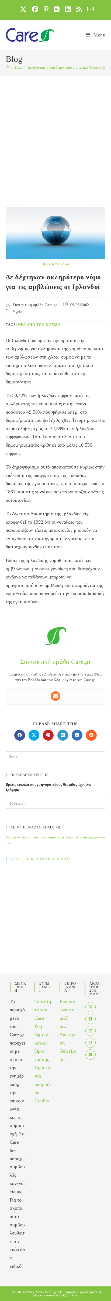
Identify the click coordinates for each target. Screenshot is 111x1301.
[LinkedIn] (90, 1031)
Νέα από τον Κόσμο (39, 325)
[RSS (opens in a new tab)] (79, 9)
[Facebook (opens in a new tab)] (35, 9)
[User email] (55, 696)
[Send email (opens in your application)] (89, 9)
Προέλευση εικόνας (55, 264)
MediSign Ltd (53, 1292)
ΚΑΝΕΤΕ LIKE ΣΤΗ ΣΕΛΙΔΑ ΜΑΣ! (40, 859)
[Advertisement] (55, 134)
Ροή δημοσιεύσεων (42, 1034)
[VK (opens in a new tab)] (56, 9)
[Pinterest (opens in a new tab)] (46, 9)
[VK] (90, 1054)
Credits (41, 1100)
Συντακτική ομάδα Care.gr (35, 305)
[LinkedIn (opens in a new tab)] (68, 9)
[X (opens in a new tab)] (23, 9)
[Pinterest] (90, 1043)
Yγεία (17, 312)
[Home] (7, 67)
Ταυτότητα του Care (42, 1010)
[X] (90, 1007)
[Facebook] (90, 1019)
